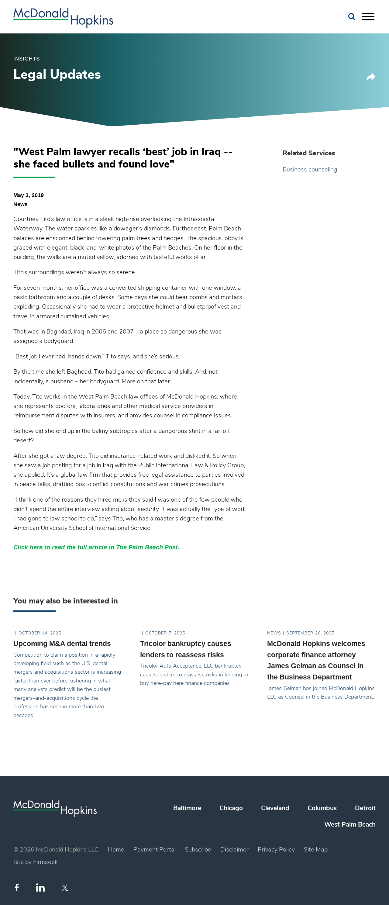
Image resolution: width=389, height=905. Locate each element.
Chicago (231, 808)
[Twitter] (66, 887)
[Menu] (368, 17)
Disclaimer (234, 850)
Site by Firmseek (35, 862)
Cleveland (275, 808)
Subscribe (198, 850)
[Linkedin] (40, 887)
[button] (371, 79)
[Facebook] (16, 888)
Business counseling (310, 170)
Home (116, 850)
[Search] (352, 17)
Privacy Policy (276, 850)
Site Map (316, 850)
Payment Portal (154, 850)
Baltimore (187, 808)
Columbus (322, 808)
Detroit (365, 808)
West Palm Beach (350, 824)
